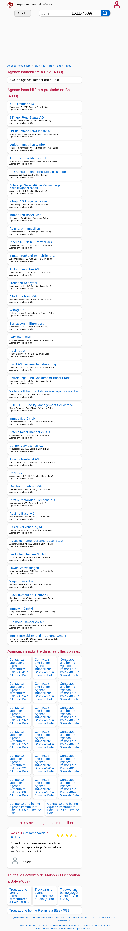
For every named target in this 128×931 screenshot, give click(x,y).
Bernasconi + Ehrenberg (26, 323)
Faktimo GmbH (20, 337)
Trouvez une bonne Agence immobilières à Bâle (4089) (19, 896)
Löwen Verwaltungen (24, 568)
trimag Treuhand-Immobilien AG (32, 255)
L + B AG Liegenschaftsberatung (32, 364)
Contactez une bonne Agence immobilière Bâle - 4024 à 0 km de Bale (44, 739)
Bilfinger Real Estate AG (26, 117)
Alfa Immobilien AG (23, 296)
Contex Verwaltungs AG (26, 445)
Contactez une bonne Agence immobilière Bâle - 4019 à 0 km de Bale (69, 763)
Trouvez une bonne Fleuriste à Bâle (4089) (40, 910)
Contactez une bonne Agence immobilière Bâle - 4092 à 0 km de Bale (19, 763)
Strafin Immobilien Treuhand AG (32, 500)
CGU (94, 918)
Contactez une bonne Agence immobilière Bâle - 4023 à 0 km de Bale (69, 739)
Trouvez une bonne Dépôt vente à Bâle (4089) (69, 894)
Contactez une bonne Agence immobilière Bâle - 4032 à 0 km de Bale (44, 715)
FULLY (15, 837)
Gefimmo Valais (34, 833)
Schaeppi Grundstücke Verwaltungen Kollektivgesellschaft (35, 186)
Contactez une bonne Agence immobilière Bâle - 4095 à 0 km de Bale (44, 691)
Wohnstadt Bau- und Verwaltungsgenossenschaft (44, 391)
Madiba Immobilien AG (25, 486)
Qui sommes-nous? (21, 918)
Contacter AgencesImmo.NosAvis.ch (48, 918)
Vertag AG (16, 310)
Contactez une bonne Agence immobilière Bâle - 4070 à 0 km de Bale (63, 808)
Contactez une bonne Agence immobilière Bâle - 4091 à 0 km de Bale (44, 667)
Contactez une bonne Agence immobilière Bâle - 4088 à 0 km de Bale (19, 787)
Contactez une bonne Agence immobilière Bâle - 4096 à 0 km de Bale (19, 715)
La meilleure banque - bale (29, 925)
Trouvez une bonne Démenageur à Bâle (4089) (44, 894)
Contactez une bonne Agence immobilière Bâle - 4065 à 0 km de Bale (25, 808)
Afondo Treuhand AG (24, 459)
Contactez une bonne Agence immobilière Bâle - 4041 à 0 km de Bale (19, 667)
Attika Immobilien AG (24, 269)
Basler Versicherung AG (26, 527)
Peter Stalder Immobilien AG (29, 432)
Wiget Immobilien (21, 581)
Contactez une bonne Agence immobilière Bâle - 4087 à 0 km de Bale (44, 787)
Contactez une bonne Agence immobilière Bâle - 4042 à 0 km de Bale (69, 787)
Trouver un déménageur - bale (97, 925)
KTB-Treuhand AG (22, 104)
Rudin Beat (17, 350)
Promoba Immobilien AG (26, 622)
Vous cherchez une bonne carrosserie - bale (62, 925)
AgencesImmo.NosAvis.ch (35, 4)
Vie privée (85, 918)
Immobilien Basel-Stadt (25, 215)
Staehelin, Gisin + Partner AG (30, 242)
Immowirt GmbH (21, 608)
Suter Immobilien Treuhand (28, 595)
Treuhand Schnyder (23, 283)
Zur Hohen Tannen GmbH (27, 554)
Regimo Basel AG (22, 513)
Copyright (102, 918)
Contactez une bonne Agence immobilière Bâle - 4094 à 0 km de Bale (19, 691)
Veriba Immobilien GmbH (27, 144)
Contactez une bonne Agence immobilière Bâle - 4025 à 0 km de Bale (19, 739)
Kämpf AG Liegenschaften (28, 201)
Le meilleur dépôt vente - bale (77, 929)
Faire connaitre (72, 918)
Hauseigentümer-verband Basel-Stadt (36, 540)
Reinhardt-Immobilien (24, 228)
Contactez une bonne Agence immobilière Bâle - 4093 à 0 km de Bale (69, 667)
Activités (23, 13)
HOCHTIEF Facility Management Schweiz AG (41, 405)
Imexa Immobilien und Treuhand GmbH (37, 635)
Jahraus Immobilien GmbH (28, 158)
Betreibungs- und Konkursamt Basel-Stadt (39, 378)
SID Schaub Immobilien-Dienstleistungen (38, 172)
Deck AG (15, 473)
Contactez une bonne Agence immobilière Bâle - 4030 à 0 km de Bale (69, 715)
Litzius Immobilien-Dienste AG (30, 131)
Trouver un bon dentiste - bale (49, 929)
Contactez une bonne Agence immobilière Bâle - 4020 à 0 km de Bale (44, 763)
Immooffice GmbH (22, 418)
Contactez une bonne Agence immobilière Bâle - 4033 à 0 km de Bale (69, 691)
